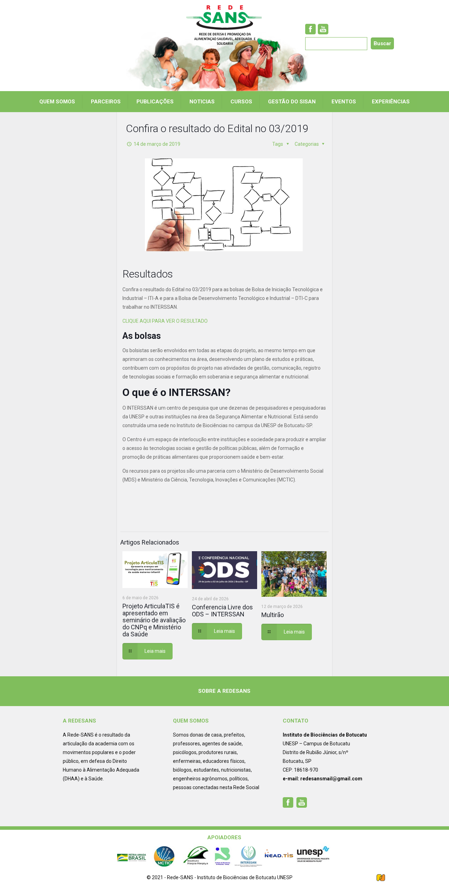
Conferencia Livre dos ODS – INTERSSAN (222, 610)
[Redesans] (224, 25)
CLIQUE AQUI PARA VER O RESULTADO (165, 321)
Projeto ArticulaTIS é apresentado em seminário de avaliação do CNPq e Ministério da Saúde (154, 620)
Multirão (272, 614)
